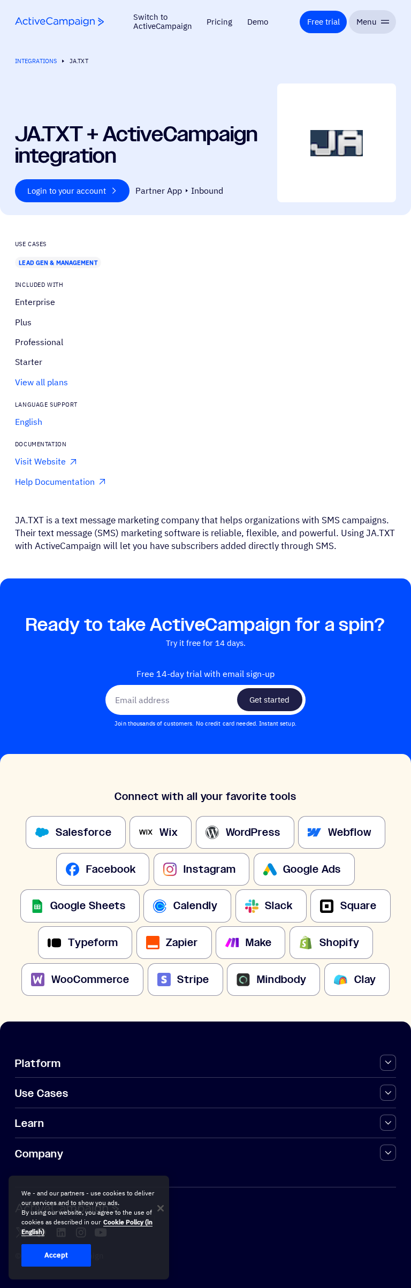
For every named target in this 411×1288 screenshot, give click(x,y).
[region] (89, 1227)
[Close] (160, 1208)
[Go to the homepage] (59, 21)
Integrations (36, 61)
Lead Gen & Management (58, 262)
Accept (56, 1255)
